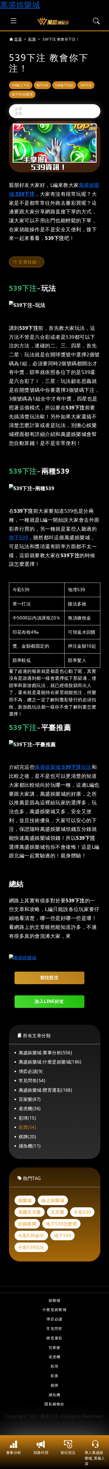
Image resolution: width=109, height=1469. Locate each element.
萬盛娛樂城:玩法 (63, 767)
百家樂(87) (30, 1099)
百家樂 (55, 1347)
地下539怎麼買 (22, 94)
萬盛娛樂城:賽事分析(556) (45, 1053)
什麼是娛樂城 (54, 1309)
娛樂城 (25, 1200)
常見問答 (54, 1328)
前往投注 (68, 1452)
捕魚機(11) (30, 1146)
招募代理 (41, 1452)
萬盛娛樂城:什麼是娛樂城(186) (50, 1062)
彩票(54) (27, 1127)
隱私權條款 (54, 1403)
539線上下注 (21, 85)
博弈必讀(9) (31, 1071)
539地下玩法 (64, 85)
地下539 (42, 85)
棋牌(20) (27, 1137)
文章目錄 (27, 262)
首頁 (18, 39)
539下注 (86, 85)
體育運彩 (54, 1338)
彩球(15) (27, 1118)
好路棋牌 (27, 1224)
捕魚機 (55, 1394)
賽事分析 (13, 1452)
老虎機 (55, 1356)
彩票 (32, 39)
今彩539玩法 (31, 1247)
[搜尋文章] (96, 21)
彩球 (55, 1366)
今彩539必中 (31, 1235)
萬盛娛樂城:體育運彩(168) (45, 1090)
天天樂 (57, 1212)
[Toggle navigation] (14, 21)
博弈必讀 (54, 1319)
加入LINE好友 (49, 1001)
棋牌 (55, 1385)
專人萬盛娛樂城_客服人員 (95, 1458)
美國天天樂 (29, 1212)
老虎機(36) (30, 1108)
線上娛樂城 (52, 1200)
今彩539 (82, 1212)
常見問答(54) (32, 1080)
